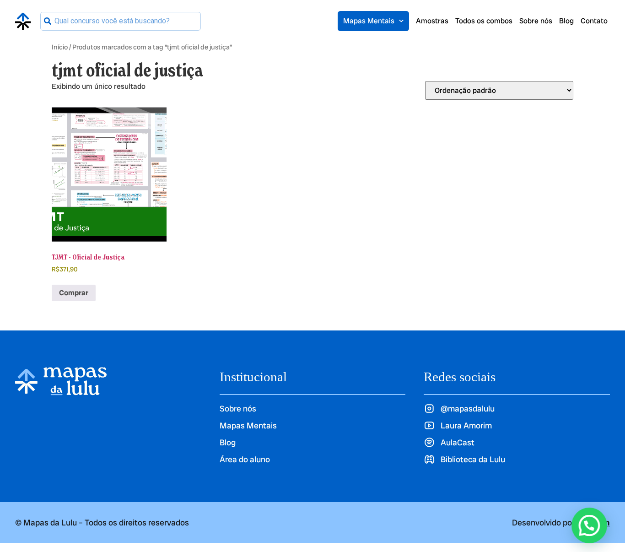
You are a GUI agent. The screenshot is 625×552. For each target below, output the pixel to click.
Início (60, 47)
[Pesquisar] (47, 21)
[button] (589, 525)
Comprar (73, 293)
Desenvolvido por (561, 522)
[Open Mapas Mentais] (401, 21)
